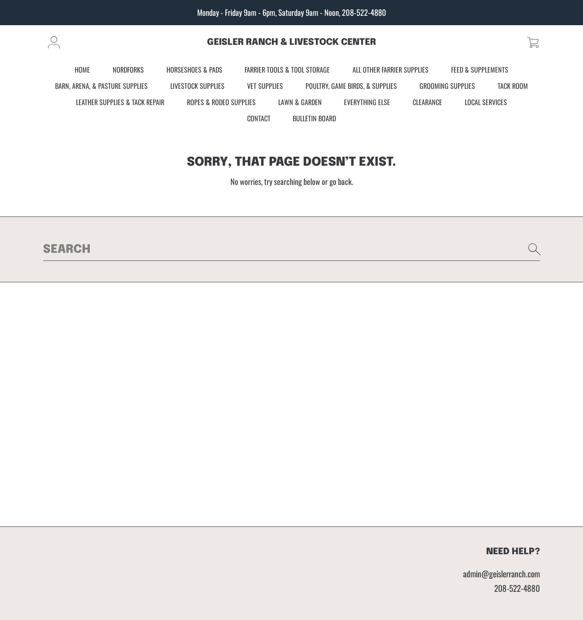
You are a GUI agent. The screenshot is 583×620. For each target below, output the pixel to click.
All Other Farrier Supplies (391, 70)
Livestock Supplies (197, 86)
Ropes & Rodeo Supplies (221, 102)
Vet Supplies (265, 86)
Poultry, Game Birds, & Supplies (351, 86)
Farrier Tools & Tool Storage (287, 70)
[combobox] (291, 249)
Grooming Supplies (447, 86)
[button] (533, 42)
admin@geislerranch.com (501, 573)
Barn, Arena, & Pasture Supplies (101, 86)
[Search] (534, 249)
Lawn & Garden (300, 102)
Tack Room (513, 86)
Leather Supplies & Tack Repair (120, 102)
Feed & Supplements (479, 70)
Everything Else (367, 102)
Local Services (486, 102)
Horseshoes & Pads (194, 70)
